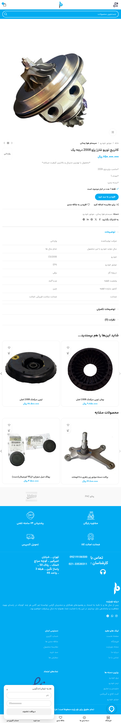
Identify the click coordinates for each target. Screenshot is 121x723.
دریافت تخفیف (29, 711)
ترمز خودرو (114, 683)
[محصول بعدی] (4, 143)
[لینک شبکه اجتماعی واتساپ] (112, 616)
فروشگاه (115, 641)
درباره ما (115, 652)
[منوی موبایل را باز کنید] (115, 5)
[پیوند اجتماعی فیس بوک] (100, 219)
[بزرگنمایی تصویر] (112, 132)
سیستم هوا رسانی (88, 143)
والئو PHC (89, 496)
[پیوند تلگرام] (84, 219)
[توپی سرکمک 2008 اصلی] (31, 369)
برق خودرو (114, 677)
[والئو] (31, 496)
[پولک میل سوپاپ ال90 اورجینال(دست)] (31, 447)
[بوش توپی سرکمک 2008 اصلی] (90, 369)
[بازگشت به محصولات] (8, 143)
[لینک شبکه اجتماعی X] (96, 219)
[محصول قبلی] (12, 143)
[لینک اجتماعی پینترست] (92, 219)
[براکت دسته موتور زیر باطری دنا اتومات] (90, 447)
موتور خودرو (106, 143)
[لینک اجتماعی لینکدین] (88, 219)
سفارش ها (53, 657)
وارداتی (7, 153)
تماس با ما (114, 657)
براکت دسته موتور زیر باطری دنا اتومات (90, 477)
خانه (117, 143)
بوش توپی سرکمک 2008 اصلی (90, 399)
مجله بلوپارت (112, 646)
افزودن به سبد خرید (106, 196)
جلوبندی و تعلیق (111, 688)
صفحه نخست (113, 636)
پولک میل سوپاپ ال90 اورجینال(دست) (31, 476)
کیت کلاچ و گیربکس (109, 693)
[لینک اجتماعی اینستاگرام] (116, 616)
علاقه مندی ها (51, 641)
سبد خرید (54, 652)
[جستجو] (5, 14)
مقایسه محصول (50, 646)
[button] (68, 353)
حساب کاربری (52, 636)
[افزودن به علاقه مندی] (68, 347)
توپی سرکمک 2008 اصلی (31, 399)
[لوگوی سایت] (60, 4)
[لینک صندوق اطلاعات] (91, 518)
